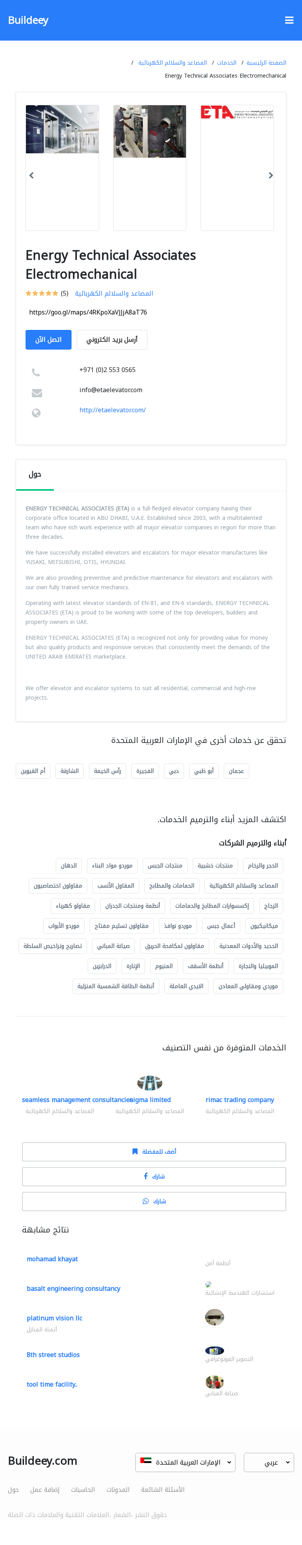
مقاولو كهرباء (73, 906)
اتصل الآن (48, 339)
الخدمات (226, 63)
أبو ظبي (204, 771)
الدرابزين (102, 966)
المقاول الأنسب (116, 885)
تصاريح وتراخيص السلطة (53, 946)
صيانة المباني (113, 946)
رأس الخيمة (107, 771)
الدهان (69, 865)
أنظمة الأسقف (205, 966)
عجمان (236, 771)
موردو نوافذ (178, 926)
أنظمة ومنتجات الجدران (132, 906)
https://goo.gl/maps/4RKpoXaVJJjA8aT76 (88, 312)
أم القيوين (33, 771)
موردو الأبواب (63, 926)
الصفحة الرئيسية (266, 63)
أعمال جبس (221, 926)
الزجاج (271, 906)
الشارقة (70, 771)
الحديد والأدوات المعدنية (248, 946)
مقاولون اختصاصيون (58, 885)
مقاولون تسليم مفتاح (122, 926)
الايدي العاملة (186, 986)
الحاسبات (83, 1490)
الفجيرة (145, 771)
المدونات (118, 1490)
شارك (158, 1176)
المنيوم (164, 966)
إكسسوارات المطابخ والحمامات (212, 906)
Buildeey (28, 20)
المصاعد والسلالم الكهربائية (172, 63)
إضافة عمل (45, 1490)
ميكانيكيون (264, 926)
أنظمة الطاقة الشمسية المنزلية (115, 986)
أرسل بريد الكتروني (112, 339)
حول (13, 1490)
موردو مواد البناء (112, 865)
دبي (174, 771)
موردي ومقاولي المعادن (248, 986)
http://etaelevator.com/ (112, 410)
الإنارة (133, 966)
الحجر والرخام (263, 865)
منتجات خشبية (215, 865)
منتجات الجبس (165, 865)
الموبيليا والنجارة (258, 966)
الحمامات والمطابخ (171, 885)
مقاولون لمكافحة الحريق (174, 946)
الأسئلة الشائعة (163, 1490)
